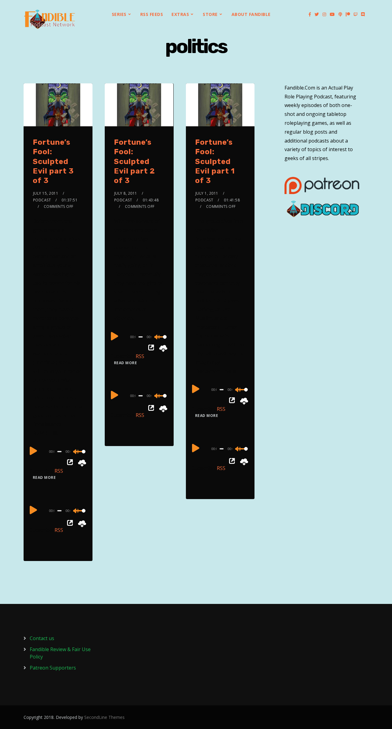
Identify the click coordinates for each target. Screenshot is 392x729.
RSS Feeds (151, 14)
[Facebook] (310, 14)
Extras (180, 14)
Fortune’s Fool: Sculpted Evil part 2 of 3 (134, 161)
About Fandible (251, 14)
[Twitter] (317, 14)
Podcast (42, 200)
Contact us (42, 638)
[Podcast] (340, 14)
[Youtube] (332, 14)
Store (210, 14)
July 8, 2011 (125, 193)
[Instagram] (324, 14)
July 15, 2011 (45, 193)
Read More (44, 477)
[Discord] (363, 14)
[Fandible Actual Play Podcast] (50, 19)
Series (119, 14)
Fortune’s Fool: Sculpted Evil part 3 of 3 (53, 161)
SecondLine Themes (104, 717)
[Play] (33, 451)
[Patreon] (348, 14)
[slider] (79, 456)
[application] (58, 451)
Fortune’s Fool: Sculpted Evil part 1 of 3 (215, 161)
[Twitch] (355, 14)
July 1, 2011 (206, 193)
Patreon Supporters (53, 667)
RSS (59, 471)
